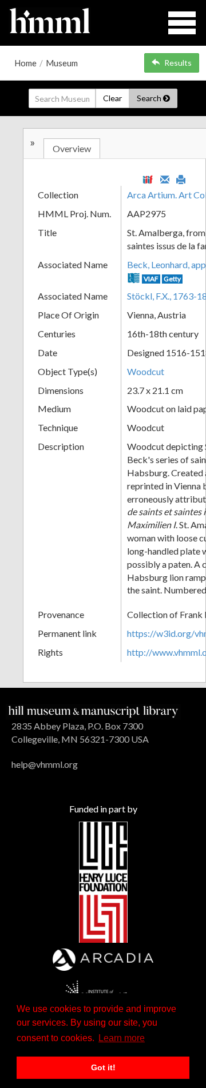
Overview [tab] (72, 148)
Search (150, 98)
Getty (172, 278)
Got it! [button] (103, 1067)
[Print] (180, 178)
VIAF (151, 278)
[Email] (164, 178)
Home (25, 63)
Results (178, 62)
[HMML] (93, 710)
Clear (112, 98)
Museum (62, 63)
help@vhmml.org (44, 764)
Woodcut (145, 371)
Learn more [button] (121, 1038)
